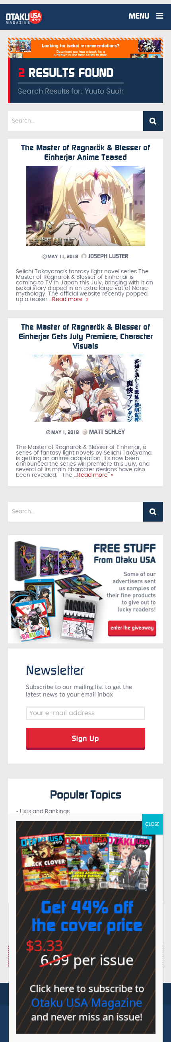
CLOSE (152, 824)
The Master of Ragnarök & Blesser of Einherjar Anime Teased (85, 152)
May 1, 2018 (64, 432)
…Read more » (67, 299)
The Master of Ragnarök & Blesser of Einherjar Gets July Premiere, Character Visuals (86, 336)
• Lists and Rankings (43, 811)
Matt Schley (106, 432)
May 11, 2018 (62, 256)
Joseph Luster (107, 256)
